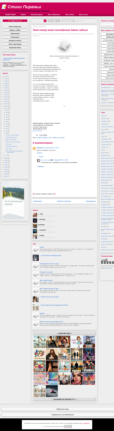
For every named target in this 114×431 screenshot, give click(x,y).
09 (7, 128)
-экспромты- (104, 139)
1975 (6, 76)
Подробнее (52, 216)
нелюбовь (104, 202)
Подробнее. (86, 423)
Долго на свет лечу (11, 139)
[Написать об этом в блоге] (41, 135)
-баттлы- (104, 118)
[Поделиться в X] (43, 135)
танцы (103, 247)
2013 (6, 99)
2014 (6, 101)
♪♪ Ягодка (41, 235)
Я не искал (9, 144)
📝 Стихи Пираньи (21, 6)
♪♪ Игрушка (41, 219)
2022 (6, 167)
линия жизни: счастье (107, 193)
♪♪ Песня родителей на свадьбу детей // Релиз (54, 305)
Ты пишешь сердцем (11, 146)
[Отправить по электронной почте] (40, 135)
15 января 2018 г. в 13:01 (60, 160)
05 (7, 119)
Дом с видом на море (46, 280)
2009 (6, 90)
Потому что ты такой (46, 272)
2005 (6, 85)
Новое (23, 14)
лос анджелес (105, 196)
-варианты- (104, 121)
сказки (103, 239)
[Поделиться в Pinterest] (46, 135)
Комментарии (37, 14)
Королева (41, 224)
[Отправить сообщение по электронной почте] (36, 135)
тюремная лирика (106, 249)
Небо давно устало (11, 137)
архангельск (104, 155)
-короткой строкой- (107, 126)
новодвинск (104, 204)
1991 (6, 78)
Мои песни (83, 14)
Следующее (37, 201)
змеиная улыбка (105, 185)
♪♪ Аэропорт (42, 230)
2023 (6, 169)
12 (7, 155)
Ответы (41, 156)
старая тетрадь (106, 241)
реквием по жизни (106, 236)
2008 (6, 87)
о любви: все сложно (58, 137)
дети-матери (105, 180)
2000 (6, 83)
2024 (6, 171)
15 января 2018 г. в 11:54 (51, 148)
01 (7, 110)
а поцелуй (104, 102)
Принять (68, 426)
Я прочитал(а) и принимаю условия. (54, 426)
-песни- (103, 129)
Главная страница (64, 201)
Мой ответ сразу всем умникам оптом (51, 321)
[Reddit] (66, 20)
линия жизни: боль (106, 188)
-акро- (103, 115)
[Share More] (73, 20)
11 (6, 133)
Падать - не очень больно (13, 142)
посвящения (104, 233)
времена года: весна (107, 158)
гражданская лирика (107, 177)
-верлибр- (104, 124)
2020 (6, 162)
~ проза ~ (103, 147)
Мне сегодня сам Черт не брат (49, 288)
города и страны (106, 174)
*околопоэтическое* (107, 141)
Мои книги (69, 14)
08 (7, 126)
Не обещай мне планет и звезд (49, 263)
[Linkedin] (70, 20)
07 (7, 124)
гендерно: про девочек (107, 169)
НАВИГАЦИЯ (10, 14)
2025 (6, 174)
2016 (6, 106)
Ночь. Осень (9, 148)
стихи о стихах (105, 244)
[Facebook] (63, 20)
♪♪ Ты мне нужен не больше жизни (50, 255)
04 (7, 117)
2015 (6, 103)
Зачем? (42, 247)
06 (7, 121)
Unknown (40, 148)
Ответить (39, 153)
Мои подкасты (54, 14)
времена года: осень (107, 166)
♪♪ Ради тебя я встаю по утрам (49, 297)
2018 (6, 158)
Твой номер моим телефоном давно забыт (14, 151)
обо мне (103, 226)
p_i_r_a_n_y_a (37, 130)
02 (7, 112)
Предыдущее (91, 201)
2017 (6, 108)
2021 (6, 165)
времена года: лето (106, 163)
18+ (102, 150)
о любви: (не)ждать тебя (43, 137)
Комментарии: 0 (43, 216)
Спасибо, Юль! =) (106, 87)
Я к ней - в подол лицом (12, 135)
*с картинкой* (105, 144)
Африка (42, 313)
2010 (6, 92)
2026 (6, 176)
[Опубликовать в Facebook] (45, 135)
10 (7, 130)
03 (7, 115)
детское (103, 182)
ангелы (103, 152)
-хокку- (103, 136)
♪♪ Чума (40, 214)
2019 (6, 160)
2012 (6, 97)
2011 (6, 94)
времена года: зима (106, 161)
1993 (6, 81)
